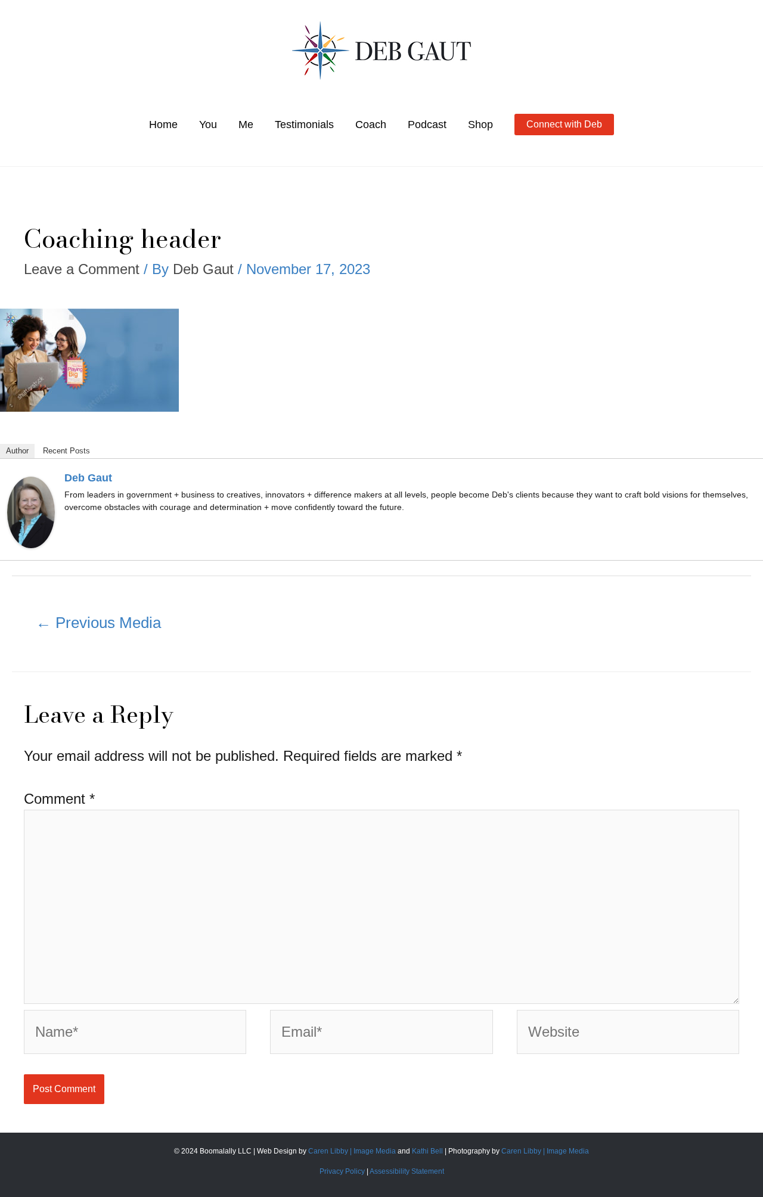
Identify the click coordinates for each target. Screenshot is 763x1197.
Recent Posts (66, 450)
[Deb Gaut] (31, 511)
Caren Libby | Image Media (353, 1151)
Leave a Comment (81, 269)
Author (17, 450)
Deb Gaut (88, 478)
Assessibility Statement (407, 1171)
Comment (59, 799)
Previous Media (98, 622)
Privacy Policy (342, 1171)
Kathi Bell (427, 1151)
